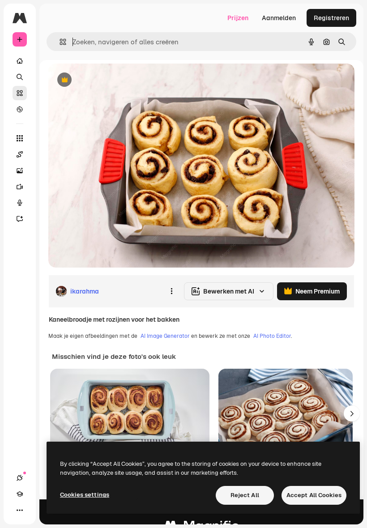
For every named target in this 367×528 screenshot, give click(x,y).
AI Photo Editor (272, 336)
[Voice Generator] (20, 203)
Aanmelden (279, 18)
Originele (107, 80)
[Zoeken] (20, 77)
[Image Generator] (20, 170)
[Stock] (20, 93)
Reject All (244, 495)
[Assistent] (20, 219)
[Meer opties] (171, 291)
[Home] (20, 61)
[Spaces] (20, 154)
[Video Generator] (20, 186)
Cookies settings (84, 494)
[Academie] (20, 494)
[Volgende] (352, 413)
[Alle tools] (20, 138)
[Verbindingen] (20, 478)
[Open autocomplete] (59, 41)
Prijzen (237, 18)
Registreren (331, 18)
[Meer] (20, 510)
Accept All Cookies (313, 495)
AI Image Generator (165, 336)
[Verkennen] (20, 109)
